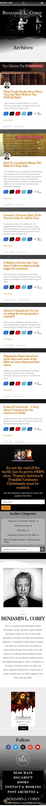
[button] (42, 3)
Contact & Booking (23, 787)
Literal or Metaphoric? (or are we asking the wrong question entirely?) (21, 313)
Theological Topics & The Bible (21, 535)
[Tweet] (12, 113)
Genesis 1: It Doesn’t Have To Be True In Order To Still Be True (22, 217)
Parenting (21, 530)
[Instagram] (22, 747)
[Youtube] (37, 747)
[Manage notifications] (5, 801)
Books (23, 782)
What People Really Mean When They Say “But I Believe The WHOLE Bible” (23, 94)
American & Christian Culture (22, 521)
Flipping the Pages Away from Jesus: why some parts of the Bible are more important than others (22, 360)
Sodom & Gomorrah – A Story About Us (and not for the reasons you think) (21, 410)
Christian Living (21, 526)
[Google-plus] (30, 747)
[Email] (24, 113)
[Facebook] (8, 747)
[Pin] (18, 192)
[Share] (6, 113)
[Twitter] (15, 747)
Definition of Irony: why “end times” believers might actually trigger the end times (21, 265)
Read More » (8, 120)
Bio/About (23, 777)
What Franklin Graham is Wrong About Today (22, 541)
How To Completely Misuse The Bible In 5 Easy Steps (22, 164)
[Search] (42, 549)
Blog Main (23, 773)
